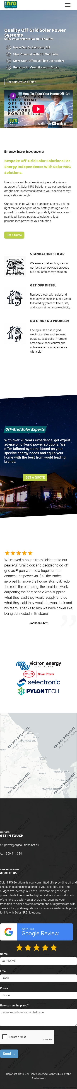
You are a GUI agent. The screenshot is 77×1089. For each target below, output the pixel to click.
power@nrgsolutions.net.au (21, 845)
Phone (4, 988)
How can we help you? (14, 1005)
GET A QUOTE (35, 477)
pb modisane (38, 617)
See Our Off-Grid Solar (21, 82)
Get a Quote (14, 235)
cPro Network (38, 1078)
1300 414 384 (13, 853)
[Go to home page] (21, 5)
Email (3, 971)
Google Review (40, 932)
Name (4, 954)
